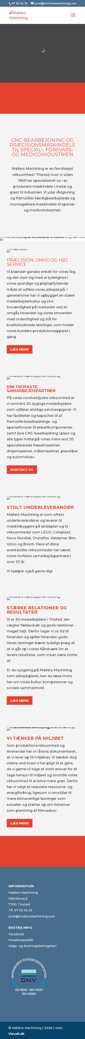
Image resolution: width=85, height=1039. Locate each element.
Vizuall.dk (16, 1034)
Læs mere (19, 349)
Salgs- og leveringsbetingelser (32, 946)
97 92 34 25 (23, 910)
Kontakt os (21, 470)
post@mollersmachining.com (31, 916)
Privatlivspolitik (20, 940)
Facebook (16, 934)
